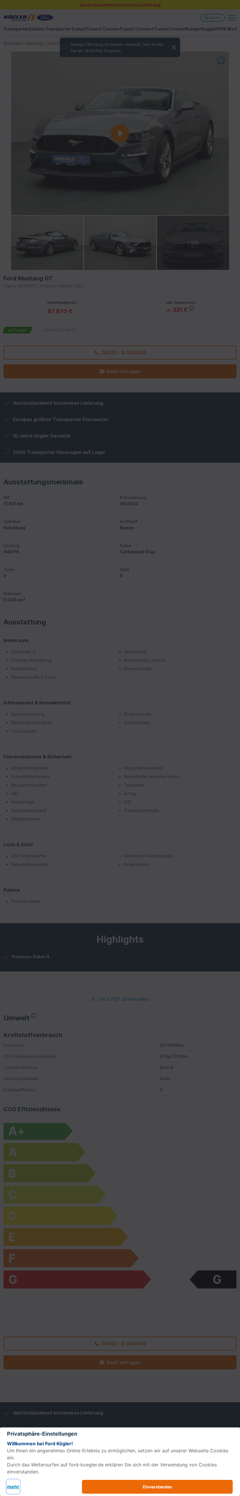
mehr (13, 1487)
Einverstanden (157, 1486)
